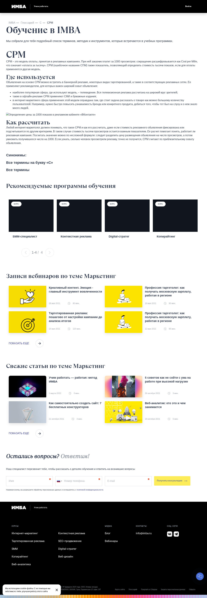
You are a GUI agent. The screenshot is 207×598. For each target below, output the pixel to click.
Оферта (192, 590)
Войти (188, 6)
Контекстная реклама (71, 533)
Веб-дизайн (65, 556)
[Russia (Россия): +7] (59, 481)
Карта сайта (120, 590)
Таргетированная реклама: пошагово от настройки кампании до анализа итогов (75, 317)
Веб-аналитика (21, 564)
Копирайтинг (20, 556)
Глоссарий (133, 590)
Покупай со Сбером (149, 590)
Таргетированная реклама (28, 541)
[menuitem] (116, 6)
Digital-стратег (67, 548)
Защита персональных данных (173, 590)
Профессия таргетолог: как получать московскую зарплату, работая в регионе (168, 291)
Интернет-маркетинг (25, 533)
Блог (107, 533)
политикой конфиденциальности (90, 490)
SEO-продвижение (70, 541)
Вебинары (111, 541)
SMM (15, 548)
